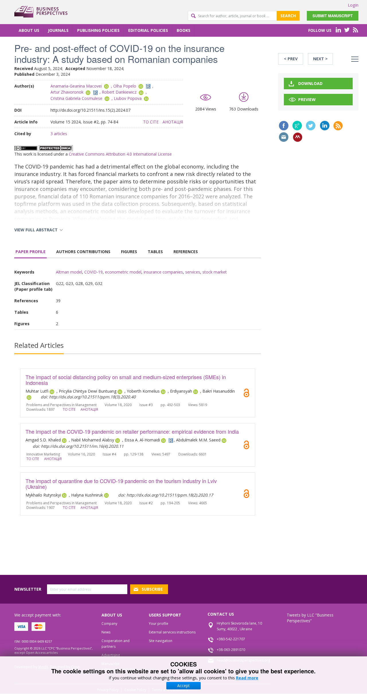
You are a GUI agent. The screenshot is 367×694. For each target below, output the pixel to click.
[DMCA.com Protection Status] (55, 148)
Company (109, 623)
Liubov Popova (128, 98)
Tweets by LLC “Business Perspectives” (310, 617)
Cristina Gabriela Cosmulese (76, 98)
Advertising (110, 655)
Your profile (158, 623)
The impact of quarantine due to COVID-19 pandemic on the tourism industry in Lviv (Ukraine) (121, 483)
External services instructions (172, 632)
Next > (320, 58)
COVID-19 (93, 272)
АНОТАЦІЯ (173, 122)
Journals (58, 30)
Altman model (69, 272)
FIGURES (129, 251)
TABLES (155, 251)
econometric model (123, 272)
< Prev (291, 58)
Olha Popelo (124, 86)
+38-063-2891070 (231, 649)
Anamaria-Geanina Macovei (76, 86)
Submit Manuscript (333, 15)
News (105, 632)
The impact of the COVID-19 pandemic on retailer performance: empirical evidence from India (132, 431)
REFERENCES (185, 251)
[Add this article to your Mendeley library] (297, 137)
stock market (214, 272)
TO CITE (151, 122)
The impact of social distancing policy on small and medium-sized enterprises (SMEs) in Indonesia (126, 379)
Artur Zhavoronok (66, 92)
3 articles (58, 133)
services (192, 272)
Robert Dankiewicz (119, 92)
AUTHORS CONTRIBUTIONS (83, 251)
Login (353, 5)
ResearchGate (297, 125)
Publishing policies (98, 30)
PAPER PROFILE (30, 251)
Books (183, 30)
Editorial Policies (148, 30)
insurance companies (163, 272)
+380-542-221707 (231, 639)
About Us (29, 30)
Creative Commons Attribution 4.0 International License (120, 154)
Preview (307, 99)
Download (310, 83)
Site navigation (160, 640)
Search (288, 15)
